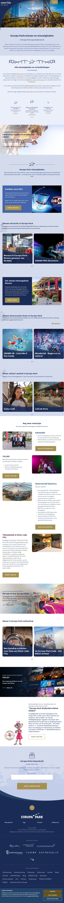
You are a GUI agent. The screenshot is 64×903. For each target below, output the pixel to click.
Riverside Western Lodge (21, 542)
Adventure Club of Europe (18, 882)
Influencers (55, 822)
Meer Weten (13, 208)
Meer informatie (32, 114)
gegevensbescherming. (33, 896)
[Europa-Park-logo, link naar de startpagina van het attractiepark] (6, 2)
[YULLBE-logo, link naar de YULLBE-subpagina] (31, 852)
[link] (32, 807)
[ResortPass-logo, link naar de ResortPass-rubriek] (32, 858)
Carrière (49, 872)
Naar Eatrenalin (46, 448)
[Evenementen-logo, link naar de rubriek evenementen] (46, 845)
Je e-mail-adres (32, 773)
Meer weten (10, 575)
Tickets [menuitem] (55, 2)
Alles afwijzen (52, 895)
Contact (39, 822)
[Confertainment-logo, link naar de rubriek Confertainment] (14, 852)
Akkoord (52, 891)
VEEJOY (5, 882)
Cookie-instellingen (52, 898)
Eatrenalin (43, 875)
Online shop (41, 872)
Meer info (16, 113)
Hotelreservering (19, 872)
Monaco (19, 74)
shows (31, 91)
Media (57, 872)
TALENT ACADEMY (45, 879)
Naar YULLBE (11, 476)
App (24, 822)
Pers (17, 879)
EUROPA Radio (15, 875)
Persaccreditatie (7, 879)
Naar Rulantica (45, 527)
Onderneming (7, 872)
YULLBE (5, 875)
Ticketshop (30, 872)
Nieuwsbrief (9, 822)
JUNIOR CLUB (32, 875)
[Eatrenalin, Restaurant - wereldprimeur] (49, 852)
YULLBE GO (10, 566)
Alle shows (55, 323)
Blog (24, 875)
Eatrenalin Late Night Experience (46, 441)
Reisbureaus (33, 879)
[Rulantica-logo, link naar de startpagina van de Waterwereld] (14, 845)
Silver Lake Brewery (8, 558)
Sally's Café (20, 76)
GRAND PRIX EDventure (31, 85)
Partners (23, 879)
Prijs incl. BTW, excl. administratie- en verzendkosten (32, 829)
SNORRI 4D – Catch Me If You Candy (35, 80)
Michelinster (56, 437)
